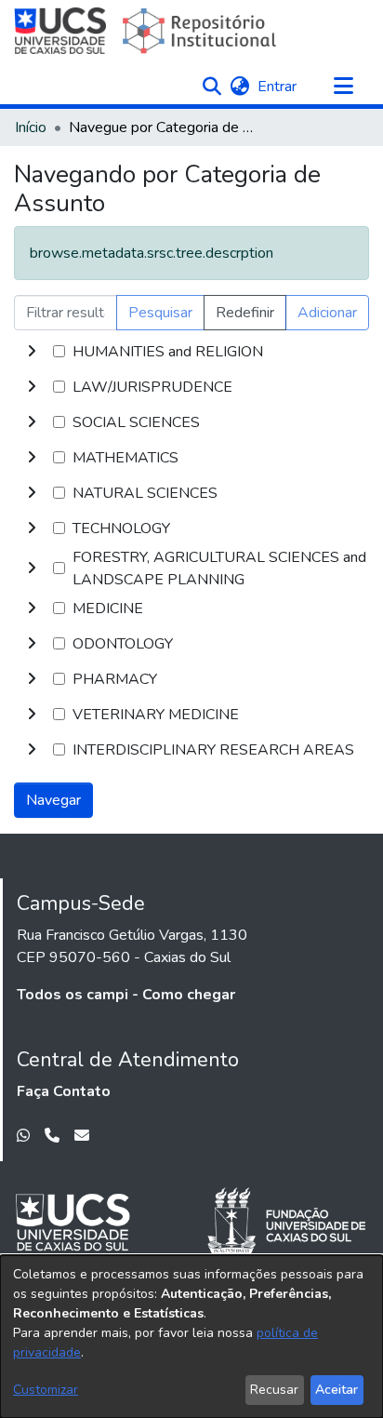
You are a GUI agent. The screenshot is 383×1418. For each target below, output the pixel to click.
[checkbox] (59, 351)
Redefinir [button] (245, 312)
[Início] (147, 30)
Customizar (45, 1389)
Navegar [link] (53, 800)
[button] (211, 86)
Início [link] (30, 127)
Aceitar (336, 1389)
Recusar (274, 1389)
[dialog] (191, 1336)
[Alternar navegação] (343, 86)
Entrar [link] (278, 86)
